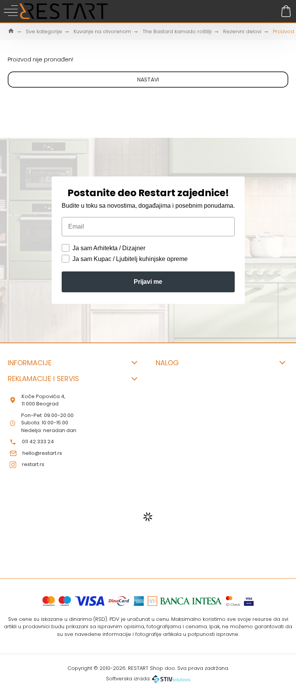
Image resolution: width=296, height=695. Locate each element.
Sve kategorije (44, 31)
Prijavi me (148, 281)
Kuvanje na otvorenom (102, 31)
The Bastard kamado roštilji (177, 31)
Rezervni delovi (242, 31)
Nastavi (148, 79)
